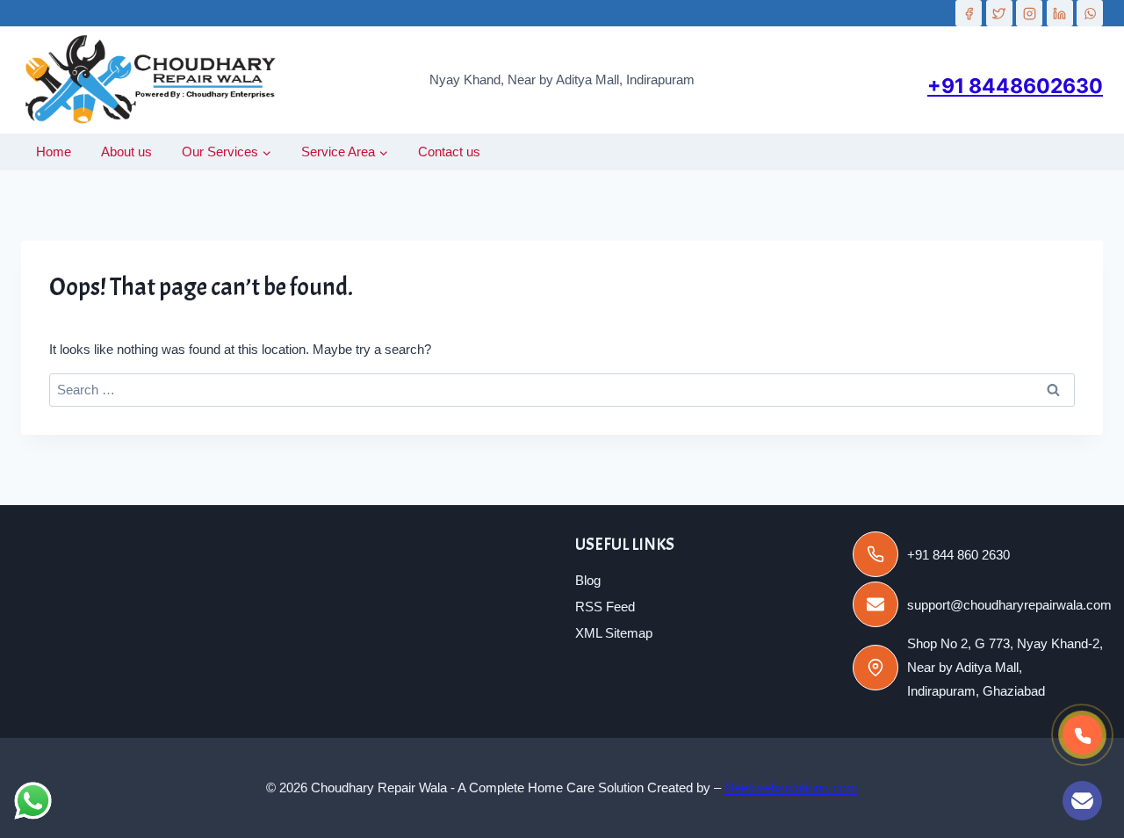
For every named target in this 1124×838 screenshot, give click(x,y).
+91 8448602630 (1015, 86)
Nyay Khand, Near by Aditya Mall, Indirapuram (562, 79)
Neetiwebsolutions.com (791, 787)
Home (53, 151)
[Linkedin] (1060, 13)
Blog (588, 580)
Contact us (449, 151)
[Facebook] (968, 13)
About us (126, 151)
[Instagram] (1029, 13)
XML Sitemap (613, 632)
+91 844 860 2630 (958, 554)
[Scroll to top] (1025, 806)
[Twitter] (999, 13)
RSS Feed (605, 606)
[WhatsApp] (1090, 13)
